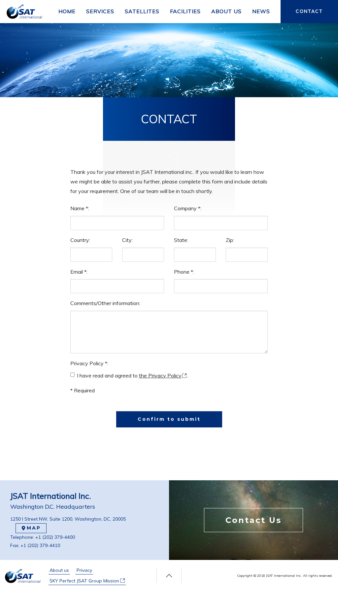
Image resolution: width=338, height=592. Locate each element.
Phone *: (184, 271)
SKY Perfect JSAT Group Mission (85, 581)
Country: (80, 240)
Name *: (79, 208)
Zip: (230, 240)
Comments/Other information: (105, 303)
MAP (34, 528)
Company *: (187, 208)
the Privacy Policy (160, 375)
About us (59, 570)
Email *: (78, 271)
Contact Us (253, 520)
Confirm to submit (169, 419)
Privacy (84, 570)
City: (127, 240)
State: (181, 240)
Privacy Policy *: (89, 363)
